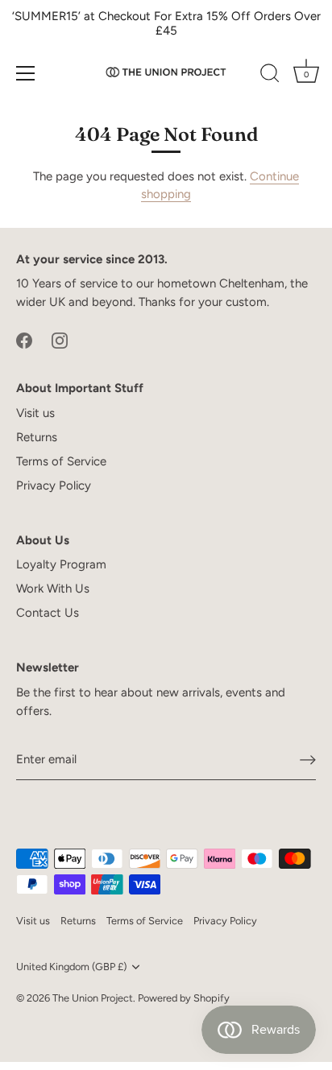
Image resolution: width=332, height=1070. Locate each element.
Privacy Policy (53, 485)
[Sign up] (308, 760)
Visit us (35, 413)
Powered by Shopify (184, 998)
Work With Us (52, 588)
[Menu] (26, 73)
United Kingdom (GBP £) (71, 967)
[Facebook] (24, 339)
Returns (36, 437)
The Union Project (92, 998)
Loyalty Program (61, 564)
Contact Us (47, 612)
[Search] (270, 75)
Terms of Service (61, 461)
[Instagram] (60, 339)
